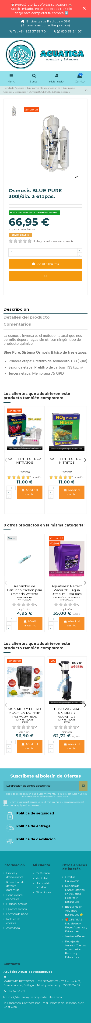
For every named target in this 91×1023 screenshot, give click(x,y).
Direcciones (43, 892)
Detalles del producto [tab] (27, 317)
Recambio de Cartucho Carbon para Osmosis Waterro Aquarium (24, 591)
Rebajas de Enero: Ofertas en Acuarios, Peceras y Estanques (74, 893)
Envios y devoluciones (14, 875)
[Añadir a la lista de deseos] (45, 276)
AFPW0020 (66, 599)
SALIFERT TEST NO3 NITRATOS (24, 460)
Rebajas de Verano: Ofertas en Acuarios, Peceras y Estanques (75, 949)
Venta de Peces (75, 936)
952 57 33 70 (16, 991)
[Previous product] (86, 90)
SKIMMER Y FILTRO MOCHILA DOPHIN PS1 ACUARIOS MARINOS (24, 714)
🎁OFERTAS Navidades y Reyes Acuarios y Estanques (76, 925)
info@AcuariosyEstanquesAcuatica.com (35, 997)
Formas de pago (17, 914)
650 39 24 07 (71, 31)
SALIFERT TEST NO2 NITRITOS (66, 460)
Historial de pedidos (43, 885)
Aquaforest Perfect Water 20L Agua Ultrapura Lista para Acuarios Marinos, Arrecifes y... (67, 593)
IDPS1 (24, 722)
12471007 (67, 472)
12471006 (25, 472)
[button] (6, 459)
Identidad (42, 878)
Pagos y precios (16, 904)
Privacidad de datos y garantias (15, 886)
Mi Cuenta (43, 873)
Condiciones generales (14, 897)
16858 (67, 722)
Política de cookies (13, 921)
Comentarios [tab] (17, 324)
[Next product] (87, 90)
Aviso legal (13, 928)
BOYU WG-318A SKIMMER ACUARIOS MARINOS (66, 714)
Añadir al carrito (48, 263)
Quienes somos (16, 909)
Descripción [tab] (16, 309)
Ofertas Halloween (72, 879)
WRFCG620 (24, 599)
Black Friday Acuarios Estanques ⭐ (74, 910)
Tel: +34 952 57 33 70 (29, 31)
